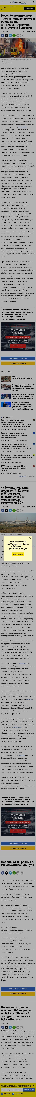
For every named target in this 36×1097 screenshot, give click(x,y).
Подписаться (18, 554)
